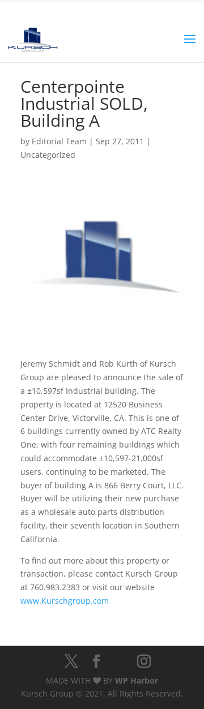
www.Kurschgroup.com (64, 600)
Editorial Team (59, 141)
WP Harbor (136, 680)
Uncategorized (47, 154)
